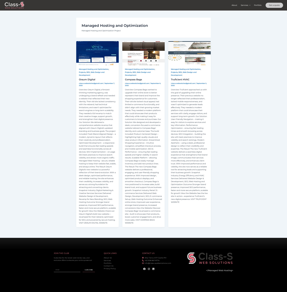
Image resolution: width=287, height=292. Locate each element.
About (234, 5)
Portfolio (258, 5)
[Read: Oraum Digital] (97, 53)
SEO (88, 72)
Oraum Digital (87, 79)
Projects (82, 72)
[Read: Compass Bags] (143, 53)
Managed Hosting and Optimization (94, 69)
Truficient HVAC (180, 79)
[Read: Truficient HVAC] (189, 53)
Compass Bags (133, 79)
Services (244, 5)
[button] (249, 5)
